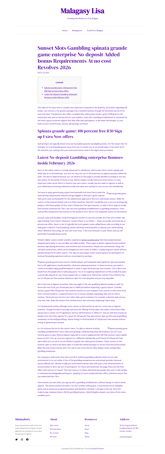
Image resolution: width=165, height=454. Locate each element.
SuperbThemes (98, 448)
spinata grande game (90, 240)
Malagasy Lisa (82, 11)
